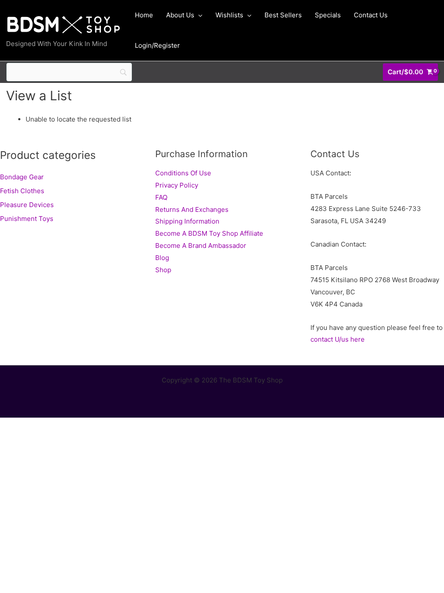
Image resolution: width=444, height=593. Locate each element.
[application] (198, 15)
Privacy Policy (176, 185)
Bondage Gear (22, 177)
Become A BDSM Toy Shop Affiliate (209, 233)
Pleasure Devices (27, 205)
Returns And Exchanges (192, 209)
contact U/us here (337, 339)
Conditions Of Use (183, 173)
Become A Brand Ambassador (200, 245)
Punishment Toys (26, 218)
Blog (162, 258)
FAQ (161, 197)
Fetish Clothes (22, 191)
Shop (163, 270)
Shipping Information (187, 221)
